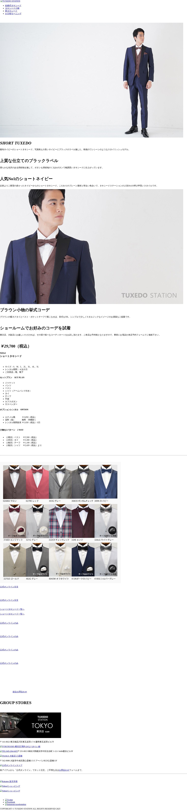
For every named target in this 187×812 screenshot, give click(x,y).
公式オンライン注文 (9, 587)
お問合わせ (64, 770)
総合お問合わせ (20, 692)
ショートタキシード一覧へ (12, 609)
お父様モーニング (13, 14)
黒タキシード (11, 11)
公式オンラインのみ (9, 623)
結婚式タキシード (13, 5)
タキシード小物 (12, 8)
